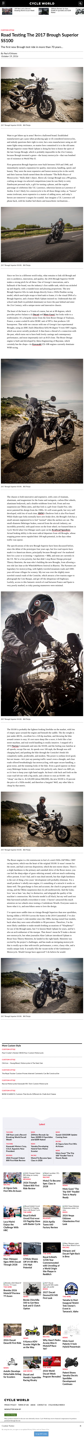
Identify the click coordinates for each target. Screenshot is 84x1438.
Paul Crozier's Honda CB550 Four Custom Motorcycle (22, 1053)
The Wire (9, 1132)
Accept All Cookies (41, 1434)
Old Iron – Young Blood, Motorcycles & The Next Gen (22, 1063)
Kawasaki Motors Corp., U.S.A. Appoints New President (16, 1148)
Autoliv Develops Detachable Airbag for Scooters (12, 1374)
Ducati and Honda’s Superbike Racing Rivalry (32, 1377)
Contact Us (42, 1405)
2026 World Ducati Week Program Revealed (52, 1374)
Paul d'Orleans (10, 53)
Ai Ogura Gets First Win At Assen (66, 1145)
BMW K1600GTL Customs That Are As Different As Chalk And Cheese (29, 1094)
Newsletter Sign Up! (12, 1409)
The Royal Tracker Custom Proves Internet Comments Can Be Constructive (30, 1073)
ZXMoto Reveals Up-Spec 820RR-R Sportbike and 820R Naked (42, 1137)
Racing (33, 1155)
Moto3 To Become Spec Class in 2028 (41, 1159)
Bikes (33, 1132)
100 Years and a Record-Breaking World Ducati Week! (16, 1137)
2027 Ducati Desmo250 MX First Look (50, 1295)
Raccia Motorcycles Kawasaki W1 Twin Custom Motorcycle (25, 1084)
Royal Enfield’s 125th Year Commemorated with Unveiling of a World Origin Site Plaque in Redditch (51, 1265)
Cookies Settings (10, 1415)
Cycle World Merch (56, 1405)
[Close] (80, 1425)
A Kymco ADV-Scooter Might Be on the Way (31, 1345)
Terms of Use (23, 1405)
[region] (42, 1430)
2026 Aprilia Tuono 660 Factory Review (50, 1225)
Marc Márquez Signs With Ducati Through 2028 (12, 1262)
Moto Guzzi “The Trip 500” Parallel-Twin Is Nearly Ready (65, 1155)
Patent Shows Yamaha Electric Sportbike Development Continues (70, 1378)
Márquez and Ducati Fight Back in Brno (71, 1254)
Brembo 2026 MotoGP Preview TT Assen (12, 1293)
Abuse (33, 1405)
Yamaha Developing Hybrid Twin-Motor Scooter (39, 1148)
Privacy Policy (10, 1405)
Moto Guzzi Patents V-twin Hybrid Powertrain (71, 1344)
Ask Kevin (27, 1371)
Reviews (9, 1155)
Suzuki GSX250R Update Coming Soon (66, 1136)
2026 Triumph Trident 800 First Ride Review (15, 1159)
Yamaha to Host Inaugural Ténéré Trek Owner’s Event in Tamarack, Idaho (71, 1306)
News (33, 1144)
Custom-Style (7, 30)
